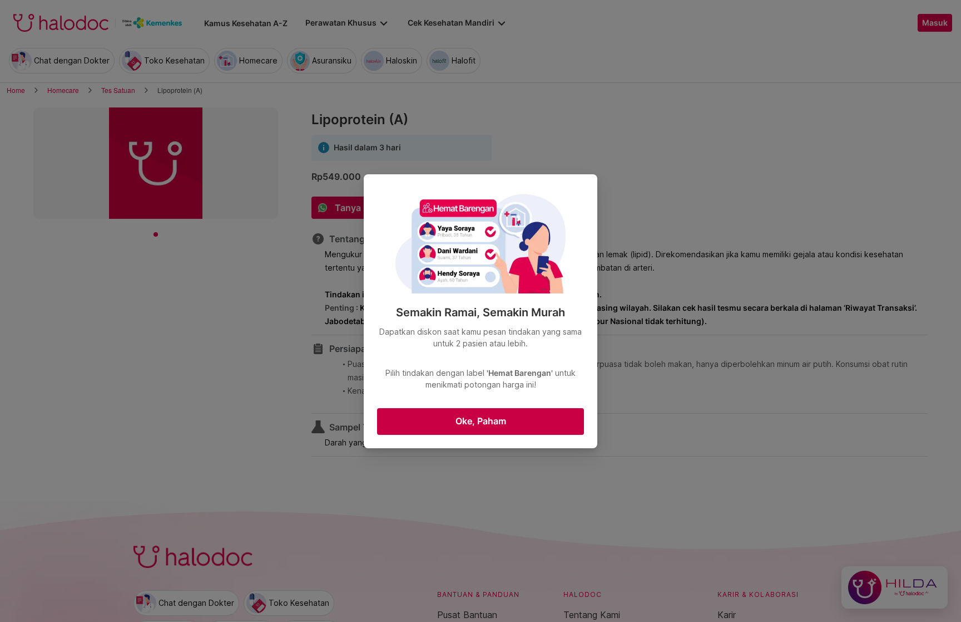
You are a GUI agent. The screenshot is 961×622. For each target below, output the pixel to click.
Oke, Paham (480, 421)
